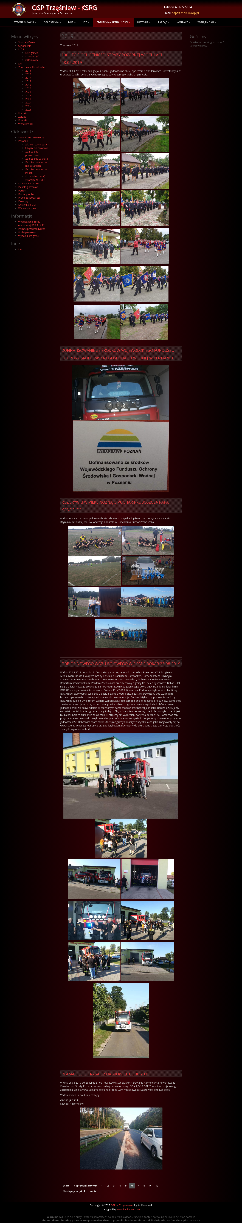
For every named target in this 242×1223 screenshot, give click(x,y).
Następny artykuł (74, 1191)
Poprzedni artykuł (85, 1185)
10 (156, 1185)
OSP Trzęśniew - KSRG (64, 7)
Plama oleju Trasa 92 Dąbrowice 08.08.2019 (105, 1074)
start (66, 1185)
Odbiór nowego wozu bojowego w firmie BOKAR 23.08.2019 (121, 663)
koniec (93, 1191)
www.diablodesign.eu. (128, 1209)
